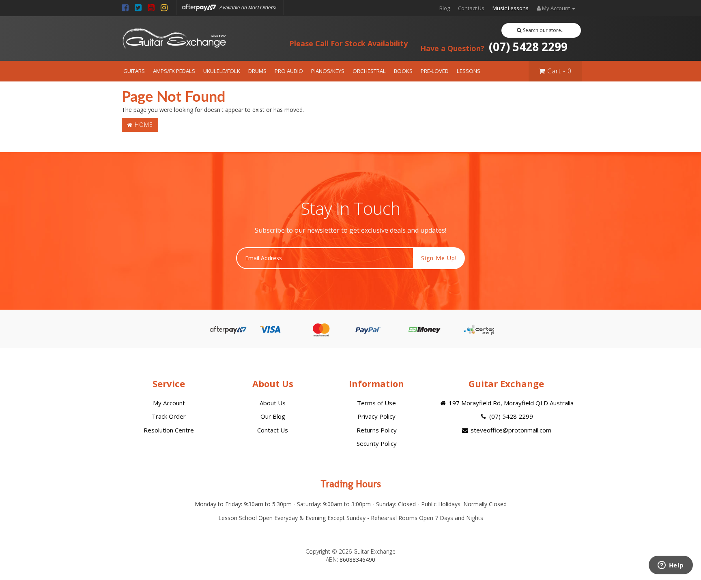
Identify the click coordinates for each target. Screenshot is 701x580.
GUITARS (134, 71)
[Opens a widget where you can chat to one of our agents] (670, 566)
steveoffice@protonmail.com (510, 430)
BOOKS (403, 71)
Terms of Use (376, 403)
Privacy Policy (376, 416)
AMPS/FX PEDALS (174, 71)
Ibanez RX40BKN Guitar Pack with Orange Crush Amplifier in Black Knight (68, 547)
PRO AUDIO (289, 71)
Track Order (169, 416)
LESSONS (468, 71)
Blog (444, 8)
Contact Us (471, 8)
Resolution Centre (169, 430)
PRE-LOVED (435, 71)
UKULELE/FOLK (221, 71)
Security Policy (377, 443)
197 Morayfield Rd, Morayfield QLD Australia (510, 403)
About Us (273, 403)
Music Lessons (510, 8)
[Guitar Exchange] (174, 38)
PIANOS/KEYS (327, 71)
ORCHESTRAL (369, 71)
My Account (169, 403)
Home (143, 124)
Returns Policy (377, 430)
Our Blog (272, 416)
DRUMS (257, 71)
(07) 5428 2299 (494, 46)
